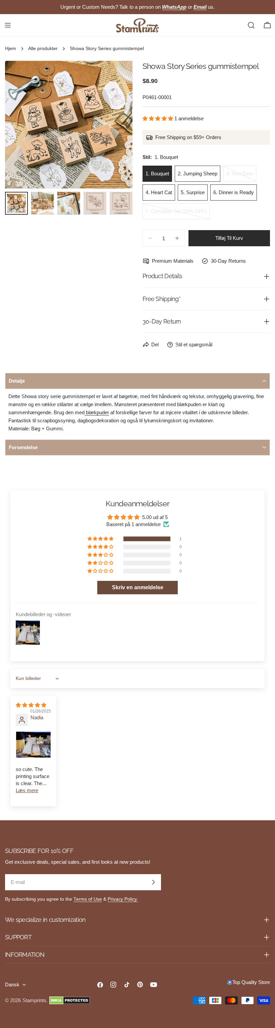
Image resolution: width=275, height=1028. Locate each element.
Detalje (17, 381)
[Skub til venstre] (21, 125)
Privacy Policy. (123, 899)
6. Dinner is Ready (233, 192)
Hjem (10, 48)
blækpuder (97, 412)
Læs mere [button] (27, 790)
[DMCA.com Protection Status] (69, 1000)
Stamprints (34, 1000)
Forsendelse (23, 447)
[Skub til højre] (116, 125)
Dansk (12, 984)
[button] (158, 118)
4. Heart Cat (159, 192)
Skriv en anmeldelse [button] (137, 587)
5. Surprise (193, 192)
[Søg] (251, 25)
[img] (31, 705)
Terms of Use (87, 899)
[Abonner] (153, 882)
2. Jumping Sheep (197, 173)
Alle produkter (43, 48)
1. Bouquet (157, 173)
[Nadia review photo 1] (33, 744)
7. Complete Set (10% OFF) (176, 213)
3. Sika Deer (241, 176)
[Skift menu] (7, 25)
